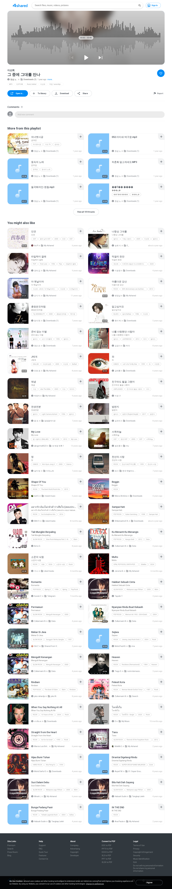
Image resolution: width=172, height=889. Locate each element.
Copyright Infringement (143, 852)
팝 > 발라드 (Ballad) (41, 439)
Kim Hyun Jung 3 (48, 464)
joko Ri (53, 696)
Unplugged (118, 389)
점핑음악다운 (50, 421)
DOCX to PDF (107, 852)
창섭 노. (13, 79)
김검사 (117, 346)
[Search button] (139, 5)
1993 (58, 740)
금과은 (57, 144)
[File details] (18, 143)
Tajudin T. (119, 596)
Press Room (12, 852)
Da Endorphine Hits (48, 514)
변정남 (117, 296)
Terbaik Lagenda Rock (49, 815)
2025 (140, 715)
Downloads (130, 271)
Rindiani (73, 690)
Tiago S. (118, 671)
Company (74, 845)
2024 (152, 564)
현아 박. (118, 321)
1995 (58, 339)
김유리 (117, 421)
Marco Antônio (121, 496)
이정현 (157, 364)
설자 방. (37, 471)
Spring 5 (48, 589)
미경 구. (118, 396)
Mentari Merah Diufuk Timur (132, 690)
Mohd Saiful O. (40, 771)
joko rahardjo (39, 696)
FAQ (40, 849)
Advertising (75, 849)
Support (42, 845)
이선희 (42, 84)
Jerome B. (119, 571)
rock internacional (134, 671)
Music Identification (141, 859)
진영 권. (37, 371)
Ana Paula (119, 821)
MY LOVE (56, 439)
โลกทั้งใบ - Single (128, 715)
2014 (151, 289)
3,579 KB (19, 84)
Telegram (51, 596)
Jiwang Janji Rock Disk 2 (131, 639)
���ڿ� (135, 194)
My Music (126, 721)
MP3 (10, 84)
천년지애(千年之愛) (129, 464)
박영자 (37, 396)
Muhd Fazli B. (120, 646)
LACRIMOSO (127, 339)
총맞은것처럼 (61, 314)
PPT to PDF (106, 859)
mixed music (50, 496)
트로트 (116, 264)
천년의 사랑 (152, 464)
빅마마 (71, 389)
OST (34, 239)
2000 (60, 464)
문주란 (35, 169)
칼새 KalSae (126, 314)
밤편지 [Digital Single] (130, 414)
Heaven (154, 665)
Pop (34, 264)
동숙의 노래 (46, 169)
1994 (61, 765)
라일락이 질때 (71, 264)
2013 (65, 439)
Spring (64, 589)
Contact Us (43, 859)
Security (136, 855)
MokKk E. (118, 746)
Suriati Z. (38, 596)
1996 (53, 264)
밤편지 (152, 414)
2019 (66, 489)
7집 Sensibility (39, 314)
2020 (152, 264)
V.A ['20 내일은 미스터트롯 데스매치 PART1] (135, 264)
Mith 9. (37, 521)
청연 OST (124, 439)
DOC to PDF (106, 845)
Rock (116, 289)
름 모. (36, 421)
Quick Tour (43, 852)
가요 (34, 389)
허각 (145, 339)
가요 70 (48, 144)
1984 (145, 665)
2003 (56, 389)
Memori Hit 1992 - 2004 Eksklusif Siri (137, 614)
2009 (138, 239)
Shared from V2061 (51, 646)
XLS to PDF (106, 855)
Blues (116, 314)
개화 (42, 564)
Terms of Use (139, 845)
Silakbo (143, 564)
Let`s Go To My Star (130, 364)
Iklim (156, 589)
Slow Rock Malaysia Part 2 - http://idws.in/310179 (58, 539)
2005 (56, 239)
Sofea (71, 815)
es (116, 471)
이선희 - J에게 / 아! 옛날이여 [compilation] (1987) (45, 289)
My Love (74, 439)
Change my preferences (95, 884)
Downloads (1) (30, 79)
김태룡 (117, 371)
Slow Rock (37, 539)
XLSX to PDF (107, 862)
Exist (151, 765)
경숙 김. (37, 271)
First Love (43, 264)
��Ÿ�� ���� (121, 194)
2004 (155, 614)
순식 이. (37, 296)
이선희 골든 (47, 364)
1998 (143, 514)
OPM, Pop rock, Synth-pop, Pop (126, 564)
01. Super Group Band (135, 771)
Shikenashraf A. (121, 521)
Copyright (74, 852)
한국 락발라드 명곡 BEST (129, 471)
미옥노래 (50, 471)
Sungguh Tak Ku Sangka (55, 639)
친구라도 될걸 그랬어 (134, 389)
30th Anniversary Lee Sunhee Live (134, 289)
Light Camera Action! (49, 414)
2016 (61, 514)
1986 (137, 314)
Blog (9, 855)
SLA (135, 862)
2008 (51, 314)
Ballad (36, 364)
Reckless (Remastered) (131, 665)
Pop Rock (117, 514)
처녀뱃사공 (37, 144)
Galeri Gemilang (131, 514)
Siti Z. (36, 646)
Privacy (136, 849)
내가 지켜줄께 (47, 339)
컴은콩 (117, 446)
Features (42, 855)
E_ (128, 245)
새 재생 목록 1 (58, 446)
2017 (144, 414)
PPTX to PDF (107, 849)
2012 (137, 339)
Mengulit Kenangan (53, 614)
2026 (50, 564)
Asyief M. (119, 771)
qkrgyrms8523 (40, 446)
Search (135, 696)
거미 (147, 389)
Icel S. (36, 496)
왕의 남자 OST (45, 239)
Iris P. (36, 245)
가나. (36, 571)
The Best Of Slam (51, 690)
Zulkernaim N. (120, 546)
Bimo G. (37, 546)
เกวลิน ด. (38, 721)
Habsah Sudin (120, 796)
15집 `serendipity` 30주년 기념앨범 (56, 84)
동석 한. (37, 321)
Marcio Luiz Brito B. (41, 746)
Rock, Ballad (31, 84)
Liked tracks (50, 521)
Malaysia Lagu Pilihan (135, 589)
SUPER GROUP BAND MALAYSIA (133, 765)
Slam (75, 539)
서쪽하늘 (149, 439)
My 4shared (49, 245)
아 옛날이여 (73, 289)
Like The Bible (45, 389)
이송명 (117, 271)
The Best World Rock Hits (50, 489)
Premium (11, 845)
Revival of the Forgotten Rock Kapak (139, 740)
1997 (70, 639)
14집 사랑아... (127, 239)
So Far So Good (46, 740)
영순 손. (37, 346)
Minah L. (37, 796)
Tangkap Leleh (138, 796)
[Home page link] (20, 5)
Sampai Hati (153, 514)
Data (148, 539)
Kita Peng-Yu (50, 765)
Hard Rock (37, 765)
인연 (63, 239)
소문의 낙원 (60, 564)
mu (127, 446)
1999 (143, 364)
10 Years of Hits (47, 715)
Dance (116, 364)
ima (133, 646)
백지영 (72, 314)
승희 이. (118, 245)
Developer (74, 855)
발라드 (116, 239)
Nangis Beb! (129, 539)
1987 (148, 690)
